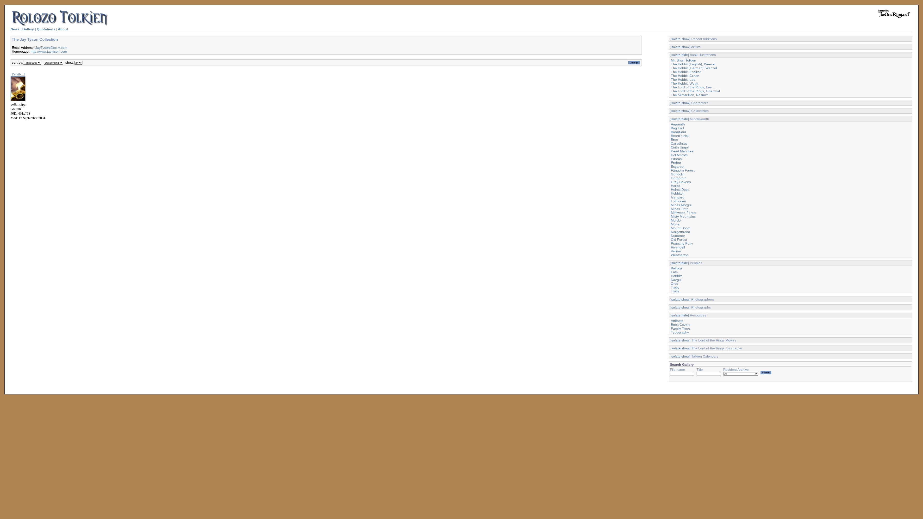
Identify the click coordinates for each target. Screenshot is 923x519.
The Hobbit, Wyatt (684, 83)
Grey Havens (681, 182)
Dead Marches (682, 151)
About (63, 29)
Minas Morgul (681, 205)
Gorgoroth (678, 178)
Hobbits (676, 276)
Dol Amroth (679, 155)
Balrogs (676, 268)
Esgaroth (678, 166)
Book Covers (680, 325)
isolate (675, 39)
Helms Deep (680, 190)
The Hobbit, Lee (683, 79)
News (15, 29)
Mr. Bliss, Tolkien (683, 60)
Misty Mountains (683, 216)
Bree (674, 140)
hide (684, 55)
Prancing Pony (682, 243)
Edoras (676, 159)
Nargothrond (680, 232)
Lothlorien (678, 201)
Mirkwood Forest (683, 213)
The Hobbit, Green (685, 76)
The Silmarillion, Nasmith (690, 95)
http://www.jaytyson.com (49, 51)
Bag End (677, 128)
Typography (680, 332)
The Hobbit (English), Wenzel (693, 64)
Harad (675, 186)
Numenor (678, 236)
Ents (674, 272)
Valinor (676, 251)
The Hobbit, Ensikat (686, 72)
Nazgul (676, 280)
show (685, 39)
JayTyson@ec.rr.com (51, 47)
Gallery (28, 29)
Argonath (678, 124)
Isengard (677, 197)
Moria (675, 224)
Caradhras (679, 143)
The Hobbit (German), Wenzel (694, 68)
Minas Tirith (679, 209)
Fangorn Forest (683, 170)
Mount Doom (681, 228)
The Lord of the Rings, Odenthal (695, 91)
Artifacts (677, 321)
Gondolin (678, 174)
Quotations (46, 29)
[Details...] (18, 74)
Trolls (675, 287)
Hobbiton (678, 193)
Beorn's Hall (680, 136)
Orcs (674, 283)
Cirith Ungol (680, 147)
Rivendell (678, 247)
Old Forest (679, 239)
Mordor (676, 220)
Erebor (676, 163)
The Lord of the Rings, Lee (691, 87)
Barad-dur (678, 132)
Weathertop (680, 255)
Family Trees (681, 328)
